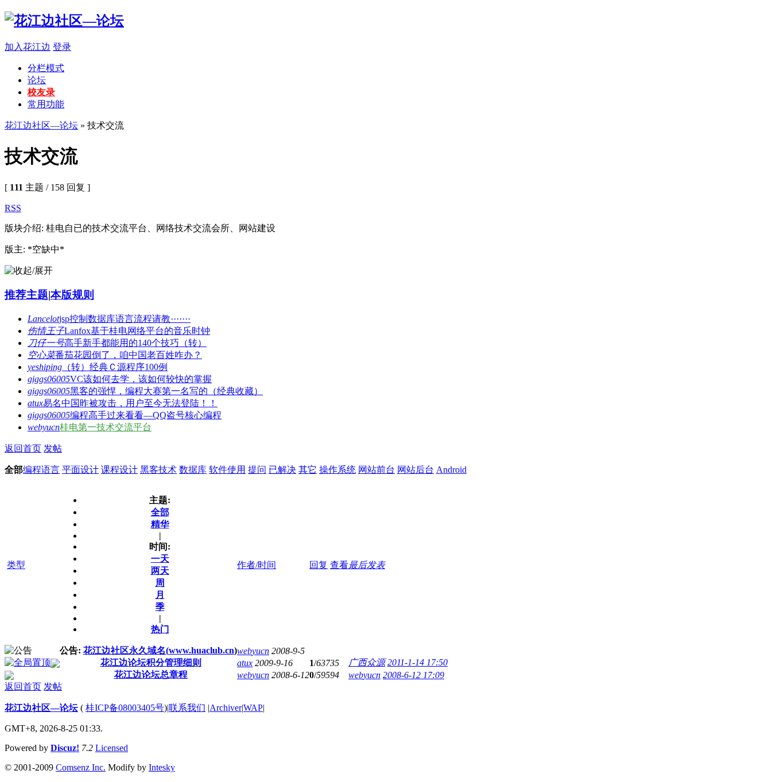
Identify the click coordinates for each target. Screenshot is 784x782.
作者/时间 (256, 565)
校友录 (41, 92)
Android (451, 469)
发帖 (53, 448)
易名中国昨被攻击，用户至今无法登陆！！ (130, 403)
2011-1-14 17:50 (417, 662)
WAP (253, 708)
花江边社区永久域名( (126, 650)
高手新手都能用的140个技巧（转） (135, 343)
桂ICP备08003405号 (125, 708)
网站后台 (415, 469)
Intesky (162, 767)
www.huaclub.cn (201, 650)
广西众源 (366, 662)
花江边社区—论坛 (41, 125)
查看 (339, 565)
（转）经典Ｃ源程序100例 (115, 367)
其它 (307, 469)
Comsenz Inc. (81, 767)
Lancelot (43, 319)
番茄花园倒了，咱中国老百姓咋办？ (128, 355)
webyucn (44, 427)
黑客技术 (158, 469)
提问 (257, 469)
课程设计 (119, 469)
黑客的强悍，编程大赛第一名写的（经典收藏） (166, 391)
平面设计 (80, 469)
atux (35, 403)
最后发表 (366, 565)
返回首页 (23, 448)
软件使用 (227, 469)
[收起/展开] (29, 271)
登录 (62, 47)
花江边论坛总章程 (151, 674)
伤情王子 (46, 331)
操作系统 (337, 469)
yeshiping (45, 367)
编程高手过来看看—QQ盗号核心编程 (146, 415)
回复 (318, 565)
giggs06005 (49, 379)
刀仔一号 (46, 343)
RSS (13, 208)
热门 (160, 629)
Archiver (225, 708)
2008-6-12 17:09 (413, 675)
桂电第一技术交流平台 (106, 427)
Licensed (111, 748)
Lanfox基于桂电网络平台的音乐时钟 (137, 331)
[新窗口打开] (28, 662)
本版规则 (72, 295)
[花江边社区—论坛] (64, 20)
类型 (16, 565)
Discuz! (65, 748)
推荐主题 (26, 295)
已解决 (282, 469)
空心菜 (41, 355)
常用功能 (46, 104)
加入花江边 (28, 47)
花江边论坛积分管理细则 (150, 662)
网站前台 (376, 469)
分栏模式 (46, 68)
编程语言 (41, 469)
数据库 (193, 469)
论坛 (37, 80)
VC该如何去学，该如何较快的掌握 (141, 379)
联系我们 (187, 708)
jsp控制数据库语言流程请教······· (125, 319)
